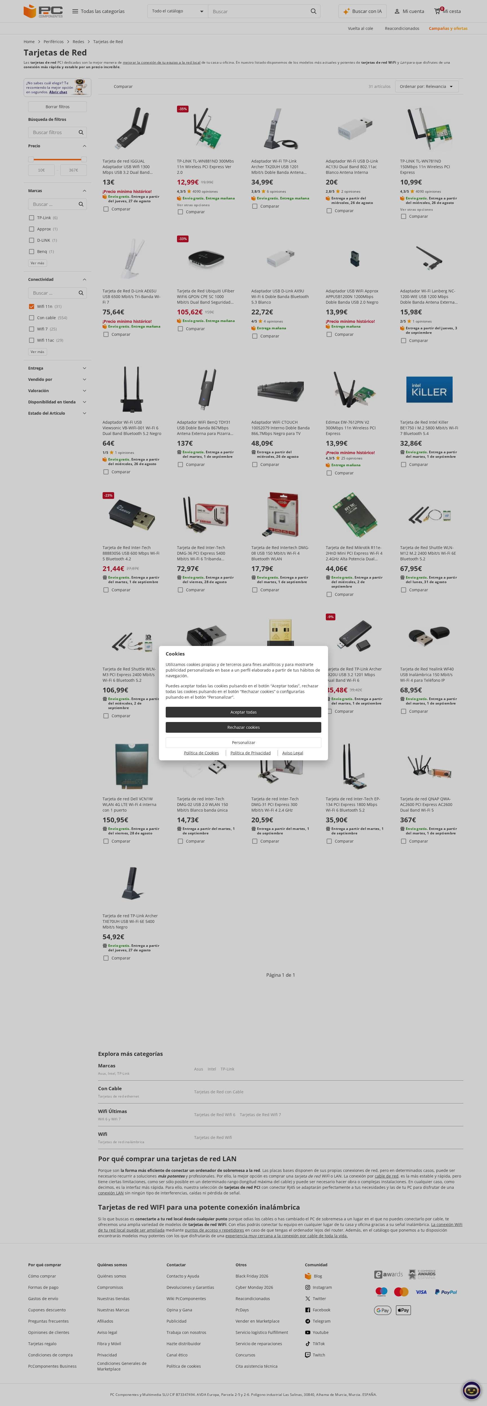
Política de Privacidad (251, 753)
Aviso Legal (292, 753)
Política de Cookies (201, 753)
